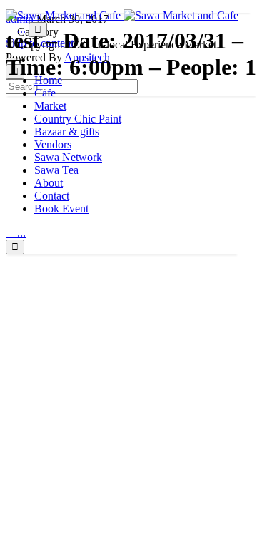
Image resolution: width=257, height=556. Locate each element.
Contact (51, 196)
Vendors (52, 144)
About (48, 183)
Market (50, 106)
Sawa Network (68, 157)
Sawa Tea (56, 170)
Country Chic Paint (77, 119)
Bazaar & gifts (66, 131)
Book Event (61, 208)
